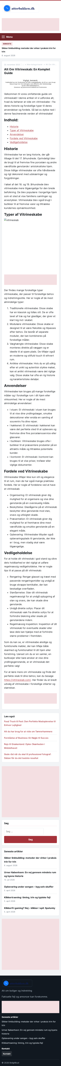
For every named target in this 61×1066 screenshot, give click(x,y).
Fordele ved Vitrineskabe (24, 138)
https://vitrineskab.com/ (17, 680)
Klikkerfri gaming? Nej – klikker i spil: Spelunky (29, 908)
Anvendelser (17, 134)
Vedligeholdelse (19, 142)
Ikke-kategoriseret (34, 64)
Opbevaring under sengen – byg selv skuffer (28, 886)
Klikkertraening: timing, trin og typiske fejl (27, 897)
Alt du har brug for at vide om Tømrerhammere (28, 731)
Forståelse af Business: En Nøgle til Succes (26, 738)
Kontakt (6, 1053)
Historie (14, 126)
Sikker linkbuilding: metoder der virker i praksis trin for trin (29, 50)
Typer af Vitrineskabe (22, 130)
